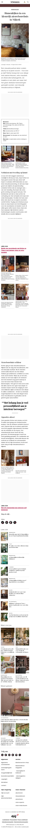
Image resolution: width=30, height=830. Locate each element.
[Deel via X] (14, 522)
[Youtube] (13, 755)
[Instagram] (9, 755)
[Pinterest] (16, 755)
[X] (20, 755)
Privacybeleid (13, 819)
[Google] (2, 755)
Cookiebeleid (5, 819)
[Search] (28, 2)
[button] (23, 819)
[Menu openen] (2, 2)
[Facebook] (6, 755)
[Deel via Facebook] (10, 522)
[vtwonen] (15, 2)
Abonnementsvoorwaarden (21, 822)
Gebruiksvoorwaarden (7, 822)
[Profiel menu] (25, 2)
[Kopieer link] (2, 522)
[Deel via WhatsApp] (6, 522)
